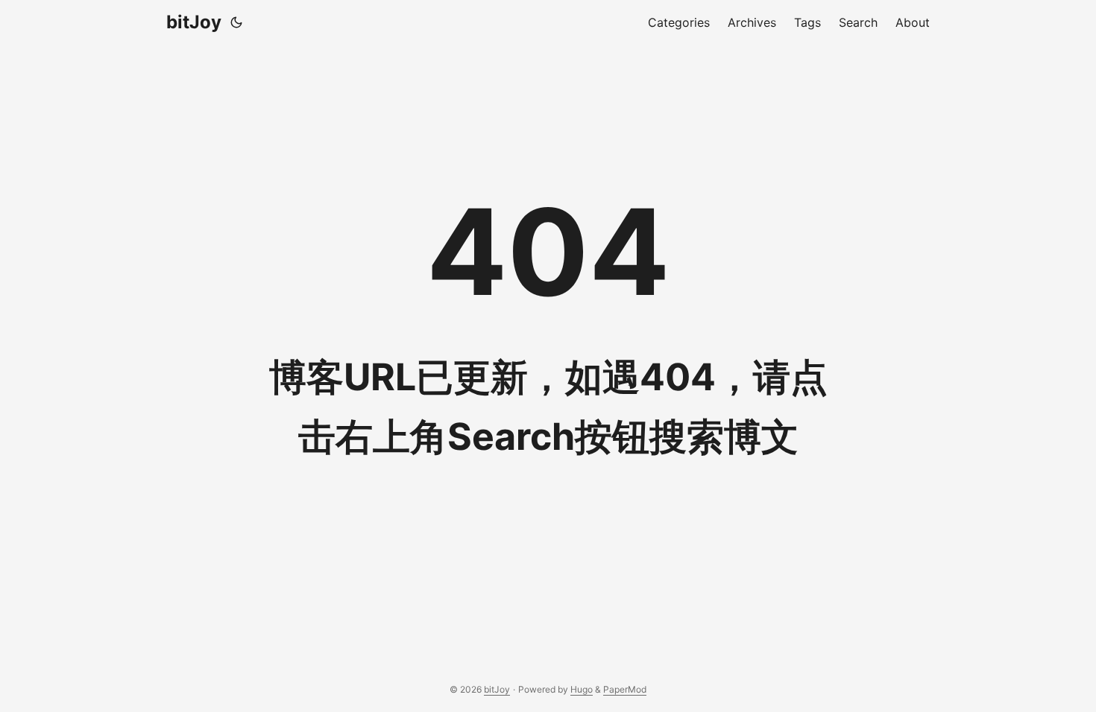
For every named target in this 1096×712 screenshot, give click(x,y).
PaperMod (624, 689)
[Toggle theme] (236, 22)
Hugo (581, 689)
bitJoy (193, 22)
